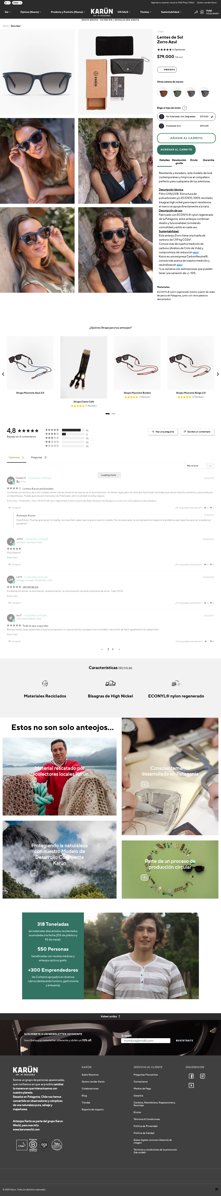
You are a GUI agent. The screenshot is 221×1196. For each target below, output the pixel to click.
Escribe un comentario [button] (199, 431)
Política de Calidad (144, 1133)
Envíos (137, 1112)
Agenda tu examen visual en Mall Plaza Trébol (172, 2)
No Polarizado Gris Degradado (187, 116)
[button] (206, 507)
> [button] (119, 649)
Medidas (169, 69)
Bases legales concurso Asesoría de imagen (153, 1141)
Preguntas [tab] (36, 457)
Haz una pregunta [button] (165, 431)
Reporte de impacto (93, 1109)
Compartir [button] (16, 507)
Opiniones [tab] (14, 457)
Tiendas (86, 1102)
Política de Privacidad (145, 1126)
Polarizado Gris (187, 125)
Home (5, 26)
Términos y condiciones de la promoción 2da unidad (155, 1151)
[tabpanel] (37, 72)
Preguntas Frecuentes (146, 1074)
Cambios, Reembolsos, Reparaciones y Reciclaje (154, 1104)
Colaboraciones (90, 1088)
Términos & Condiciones (147, 1119)
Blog (84, 1095)
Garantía (138, 1095)
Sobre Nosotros (90, 1074)
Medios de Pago (142, 1088)
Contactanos (141, 1081)
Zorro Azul (12, 500)
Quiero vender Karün (207, 2)
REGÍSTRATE (184, 1040)
